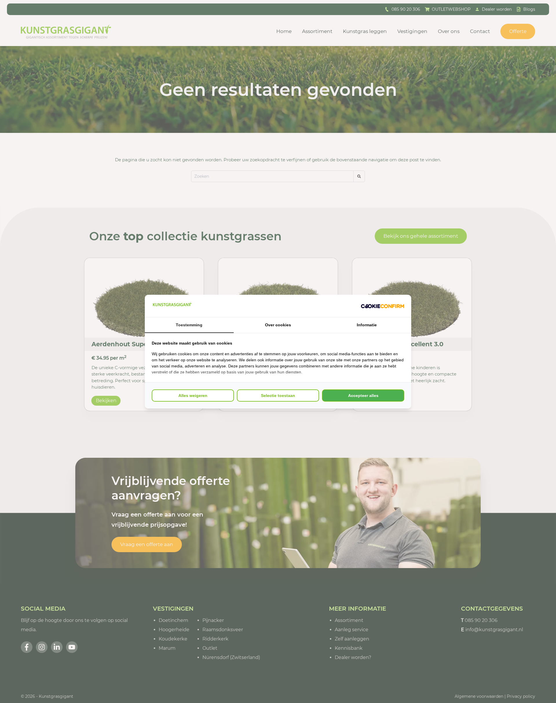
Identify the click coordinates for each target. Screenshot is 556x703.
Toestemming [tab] (189, 325)
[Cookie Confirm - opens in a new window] (382, 306)
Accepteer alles (363, 395)
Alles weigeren (192, 395)
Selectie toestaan (278, 395)
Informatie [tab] (367, 325)
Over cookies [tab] (278, 325)
